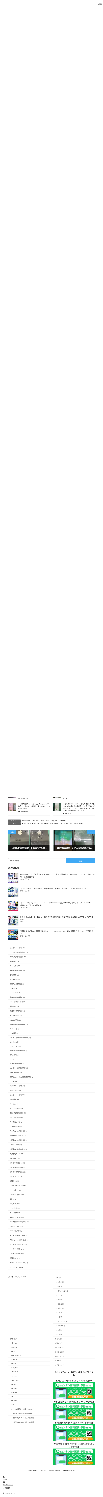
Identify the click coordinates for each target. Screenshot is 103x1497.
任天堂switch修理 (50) (17, 1095)
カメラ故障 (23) (15, 1208)
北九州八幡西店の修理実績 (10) (20, 1038)
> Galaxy (14, 1364)
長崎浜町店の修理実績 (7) (18, 1051)
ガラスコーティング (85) (18, 1185)
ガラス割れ (45, 821)
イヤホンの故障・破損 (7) (18, 1235)
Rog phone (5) (14, 1042)
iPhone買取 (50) (15, 966)
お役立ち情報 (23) (16, 1145)
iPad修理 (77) (14, 961)
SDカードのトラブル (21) (18, 1244)
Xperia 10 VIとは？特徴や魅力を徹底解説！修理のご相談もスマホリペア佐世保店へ (53, 888)
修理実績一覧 (59, 1348)
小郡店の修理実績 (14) (17, 970)
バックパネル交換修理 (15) (19, 952)
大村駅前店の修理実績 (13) (19, 1024)
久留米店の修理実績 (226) (18, 1149)
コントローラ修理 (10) (17, 1086)
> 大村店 (59, 1317)
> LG (12, 1396)
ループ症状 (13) (15, 1213)
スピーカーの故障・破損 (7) (19, 1240)
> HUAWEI (14, 1372)
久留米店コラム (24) (16, 1154)
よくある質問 (59, 1352)
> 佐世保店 (60, 1304)
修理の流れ (58, 1343)
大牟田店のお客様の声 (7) (18, 1131)
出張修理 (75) (14, 975)
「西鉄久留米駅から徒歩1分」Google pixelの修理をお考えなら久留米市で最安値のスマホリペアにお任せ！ (34, 806)
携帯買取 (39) (14, 1006)
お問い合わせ (59, 1356)
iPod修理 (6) (14, 1033)
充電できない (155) (16, 1226)
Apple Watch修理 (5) (16, 1117)
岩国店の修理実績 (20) (17, 997)
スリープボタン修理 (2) (17, 1002)
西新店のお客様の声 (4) (17, 1167)
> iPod (13, 1351)
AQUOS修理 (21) (15, 1020)
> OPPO (14, 1388)
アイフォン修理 (38, 823)
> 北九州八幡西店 (62, 1291)
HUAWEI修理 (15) (16, 1015)
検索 (81, 860)
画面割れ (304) (15, 1258)
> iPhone (14, 1343)
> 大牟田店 (60, 1308)
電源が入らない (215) (17, 1217)
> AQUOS (14, 1368)
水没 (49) (13, 1199)
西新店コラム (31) (16, 1176)
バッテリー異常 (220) (17, 1195)
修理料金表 (13, 1339)
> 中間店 (59, 1335)
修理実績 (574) (15, 1158)
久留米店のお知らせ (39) (18, 1136)
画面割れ (63, 821)
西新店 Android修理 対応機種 (22, 1413)
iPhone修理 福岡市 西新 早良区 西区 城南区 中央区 (64, 823)
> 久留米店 (60, 1282)
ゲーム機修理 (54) (16, 1072)
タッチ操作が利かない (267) (19, 1222)
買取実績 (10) (14, 1099)
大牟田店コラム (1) (16, 1122)
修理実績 (36, 821)
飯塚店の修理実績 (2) (17, 984)
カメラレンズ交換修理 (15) (19, 1068)
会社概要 (58, 1361)
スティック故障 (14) (16, 1267)
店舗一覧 (58, 1278)
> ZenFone (14, 1380)
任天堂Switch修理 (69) (17, 948)
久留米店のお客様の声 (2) (18, 1140)
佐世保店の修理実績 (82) (18, 1113)
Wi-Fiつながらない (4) (17, 1231)
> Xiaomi (14, 1392)
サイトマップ (59, 1365)
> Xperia (14, 1359)
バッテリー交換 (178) (17, 1249)
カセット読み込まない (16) (19, 1263)
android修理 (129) (16, 1127)
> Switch (14, 1347)
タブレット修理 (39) (16, 1108)
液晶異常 (55, 821)
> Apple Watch (16, 1355)
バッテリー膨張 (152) (17, 1254)
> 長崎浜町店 (60, 1326)
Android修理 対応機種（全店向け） (23, 1409)
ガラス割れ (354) (15, 1190)
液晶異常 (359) (15, 1204)
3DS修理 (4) (14, 1104)
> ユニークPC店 (61, 1321)
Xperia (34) (13, 988)
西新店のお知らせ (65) (17, 1163)
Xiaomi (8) (13, 1081)
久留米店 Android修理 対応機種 (23, 1422)
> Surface (14, 1401)
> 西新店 (59, 1286)
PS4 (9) (12, 1059)
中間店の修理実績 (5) (17, 1063)
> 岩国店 (59, 1330)
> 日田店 (59, 1295)
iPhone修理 (26, 821)
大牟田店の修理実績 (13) (18, 957)
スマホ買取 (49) (15, 980)
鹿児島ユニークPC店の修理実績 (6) (21, 1077)
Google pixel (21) (15, 1046)
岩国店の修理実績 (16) (17, 1011)
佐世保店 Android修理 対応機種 (23, 1418)
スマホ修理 (27, 823)
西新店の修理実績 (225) (18, 1172)
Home (5, 1479)
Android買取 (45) (15, 993)
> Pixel (13, 1384)
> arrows (14, 1376)
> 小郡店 (59, 1313)
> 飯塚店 (59, 1299)
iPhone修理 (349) (15, 1090)
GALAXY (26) (14, 1055)
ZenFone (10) (14, 1029)
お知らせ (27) (14, 1181)
